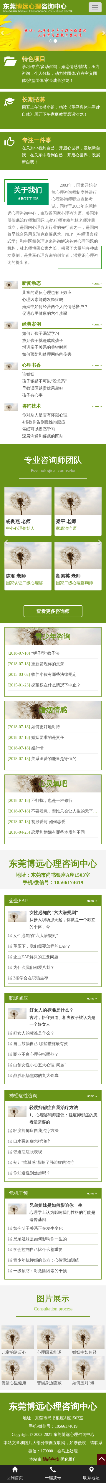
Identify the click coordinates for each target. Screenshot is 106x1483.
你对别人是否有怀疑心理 (44, 415)
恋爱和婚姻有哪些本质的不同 (58, 832)
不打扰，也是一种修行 (51, 800)
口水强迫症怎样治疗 (31, 1141)
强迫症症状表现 (27, 1152)
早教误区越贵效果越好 (42, 388)
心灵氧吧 (53, 783)
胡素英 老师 (68, 575)
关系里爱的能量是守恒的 (54, 759)
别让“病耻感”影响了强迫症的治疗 (43, 1162)
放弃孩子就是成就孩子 (42, 340)
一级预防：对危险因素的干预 (40, 1271)
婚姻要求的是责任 (47, 737)
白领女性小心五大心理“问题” (39, 1065)
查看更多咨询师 (53, 611)
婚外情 (37, 748)
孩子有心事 (32, 395)
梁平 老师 (66, 521)
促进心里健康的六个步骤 (44, 313)
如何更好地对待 (45, 727)
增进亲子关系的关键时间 (44, 347)
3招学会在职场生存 (30, 978)
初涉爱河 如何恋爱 (48, 822)
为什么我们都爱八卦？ (33, 967)
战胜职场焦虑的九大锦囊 (36, 1075)
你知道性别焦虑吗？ (31, 1173)
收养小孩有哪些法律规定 (54, 674)
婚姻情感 (53, 710)
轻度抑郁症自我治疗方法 (36, 1130)
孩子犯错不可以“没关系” (44, 381)
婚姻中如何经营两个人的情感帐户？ (55, 306)
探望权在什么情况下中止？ (56, 685)
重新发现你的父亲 (47, 664)
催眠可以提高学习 (38, 429)
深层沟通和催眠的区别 (42, 436)
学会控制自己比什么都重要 (38, 1249)
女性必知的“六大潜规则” (35, 936)
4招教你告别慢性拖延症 (43, 422)
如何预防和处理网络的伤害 (47, 354)
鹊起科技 (51, 1459)
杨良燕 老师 (18, 521)
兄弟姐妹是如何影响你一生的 (40, 1239)
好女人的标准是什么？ (33, 1033)
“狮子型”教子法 (45, 653)
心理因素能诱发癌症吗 (42, 299)
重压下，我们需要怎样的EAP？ (42, 946)
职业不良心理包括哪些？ (36, 1054)
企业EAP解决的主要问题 (35, 957)
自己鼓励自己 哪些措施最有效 (40, 1044)
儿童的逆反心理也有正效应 (47, 292)
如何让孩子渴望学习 (40, 333)
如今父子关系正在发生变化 (38, 1228)
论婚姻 (28, 374)
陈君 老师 (16, 575)
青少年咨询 (53, 636)
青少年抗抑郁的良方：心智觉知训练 (46, 1260)
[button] (2, 33)
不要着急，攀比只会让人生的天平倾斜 (66, 811)
